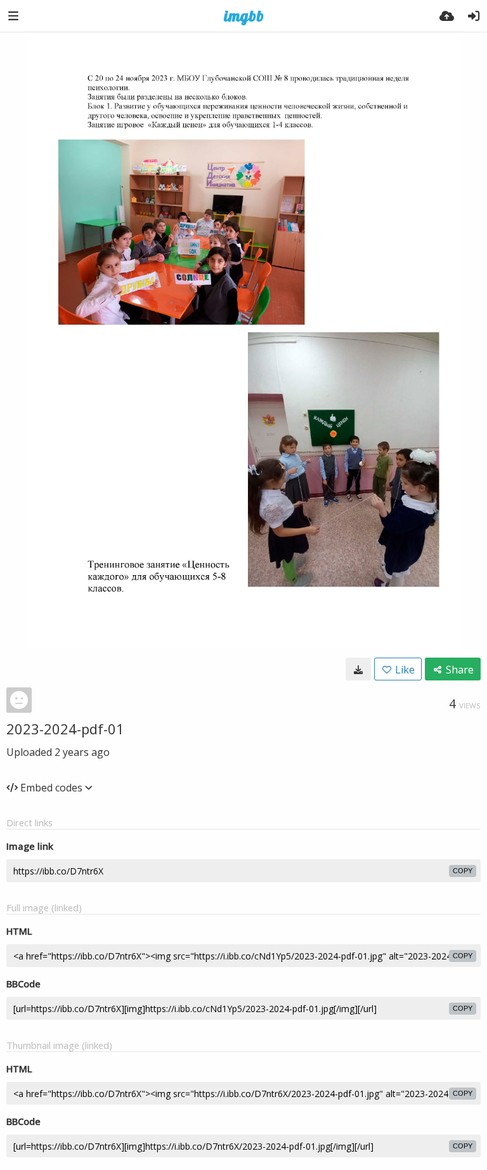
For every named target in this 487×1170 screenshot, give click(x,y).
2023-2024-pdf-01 (65, 728)
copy (462, 870)
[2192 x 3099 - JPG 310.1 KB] (358, 669)
